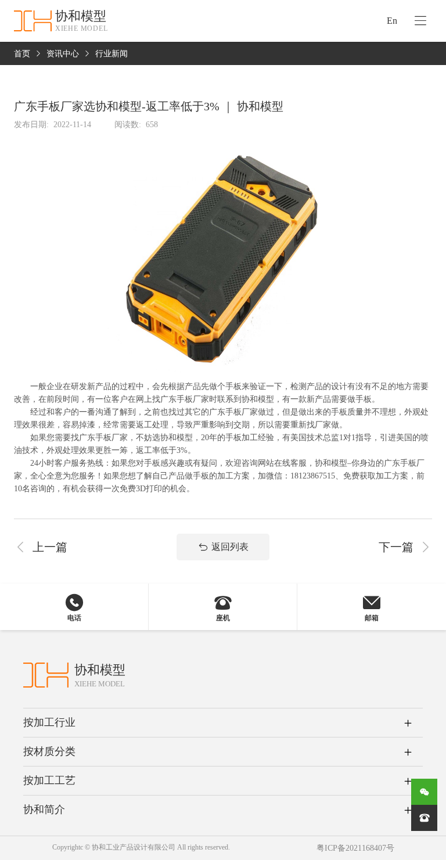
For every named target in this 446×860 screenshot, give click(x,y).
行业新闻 (111, 53)
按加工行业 (49, 722)
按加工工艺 (49, 780)
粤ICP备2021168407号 (355, 848)
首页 (22, 53)
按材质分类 (49, 751)
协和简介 (44, 809)
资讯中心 (62, 53)
